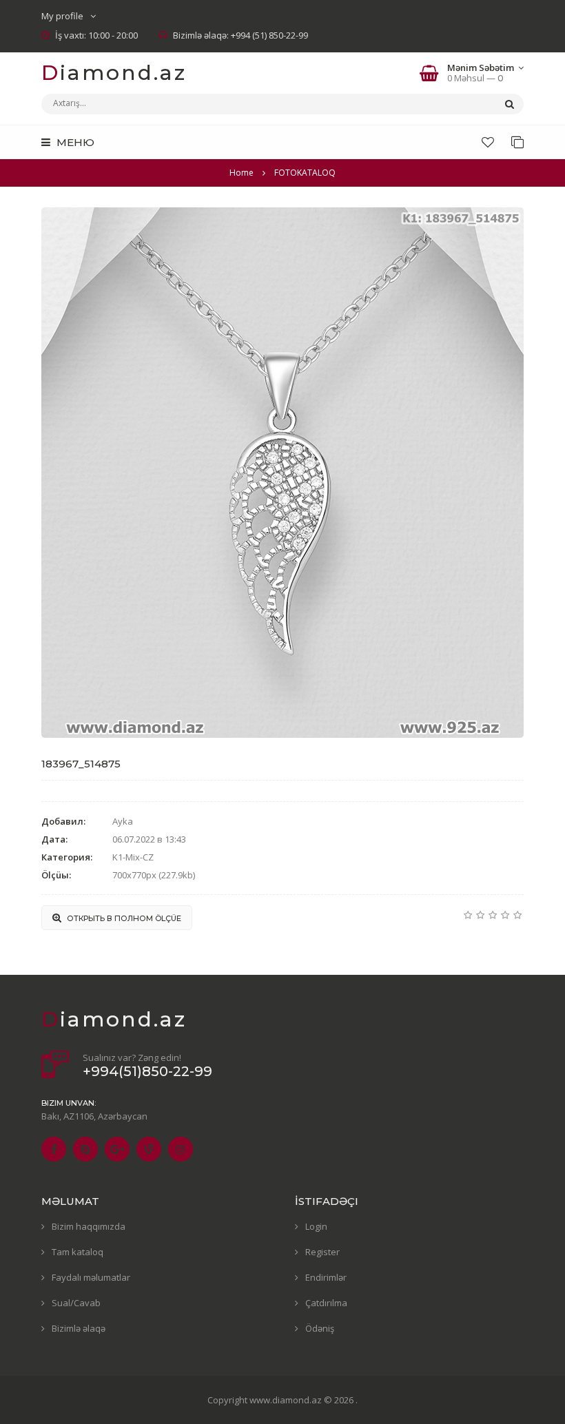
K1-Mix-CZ (133, 857)
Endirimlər (326, 1277)
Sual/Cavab (76, 1303)
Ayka (122, 821)
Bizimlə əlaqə (78, 1328)
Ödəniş (319, 1328)
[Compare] (517, 142)
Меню (74, 142)
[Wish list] (488, 142)
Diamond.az (114, 72)
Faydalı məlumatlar (91, 1277)
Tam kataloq (77, 1252)
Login (316, 1226)
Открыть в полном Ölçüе (123, 918)
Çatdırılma (326, 1303)
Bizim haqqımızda (88, 1226)
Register (322, 1252)
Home (241, 172)
